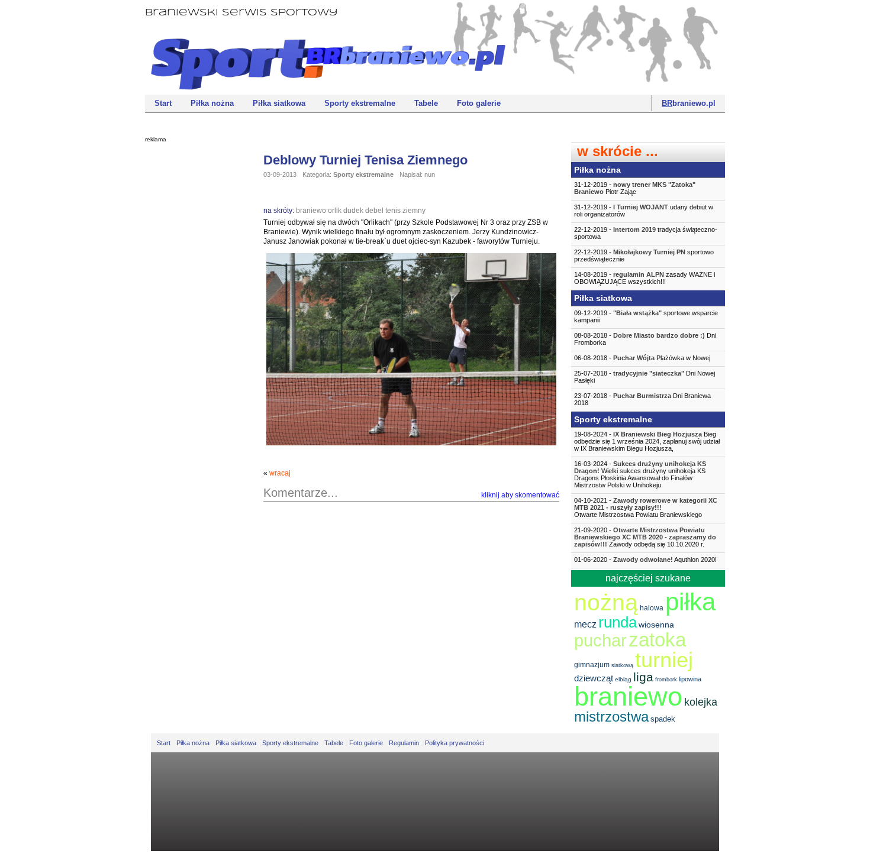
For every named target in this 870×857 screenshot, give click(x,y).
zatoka (657, 640)
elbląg (623, 679)
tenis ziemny (405, 210)
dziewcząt (593, 678)
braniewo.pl (689, 103)
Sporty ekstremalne (359, 103)
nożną (606, 602)
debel (374, 210)
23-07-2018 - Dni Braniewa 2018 (642, 399)
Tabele (426, 103)
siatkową (622, 665)
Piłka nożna (212, 103)
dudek (353, 210)
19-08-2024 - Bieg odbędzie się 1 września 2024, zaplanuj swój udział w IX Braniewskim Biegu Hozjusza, (647, 441)
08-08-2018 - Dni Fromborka (645, 339)
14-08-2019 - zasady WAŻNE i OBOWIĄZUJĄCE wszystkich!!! (644, 278)
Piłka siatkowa (279, 103)
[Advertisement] (192, 328)
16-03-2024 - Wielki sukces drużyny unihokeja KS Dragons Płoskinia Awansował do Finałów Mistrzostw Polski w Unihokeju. (640, 474)
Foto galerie (479, 103)
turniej (664, 660)
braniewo (311, 210)
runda (617, 622)
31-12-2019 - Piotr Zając (634, 188)
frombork (666, 680)
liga (643, 677)
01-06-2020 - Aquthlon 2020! (645, 559)
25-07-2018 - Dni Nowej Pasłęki (644, 377)
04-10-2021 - (645, 507)
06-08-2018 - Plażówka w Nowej (642, 357)
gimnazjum (592, 665)
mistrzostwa (611, 717)
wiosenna (656, 624)
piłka (690, 602)
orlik (334, 210)
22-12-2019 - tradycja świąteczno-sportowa (645, 233)
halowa (651, 608)
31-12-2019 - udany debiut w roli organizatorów (643, 210)
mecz (585, 624)
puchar (600, 640)
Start (163, 103)
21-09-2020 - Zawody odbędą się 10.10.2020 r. (645, 537)
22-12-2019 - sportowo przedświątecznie (644, 255)
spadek (662, 718)
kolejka (700, 702)
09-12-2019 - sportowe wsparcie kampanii (646, 316)
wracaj (280, 473)
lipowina (690, 679)
